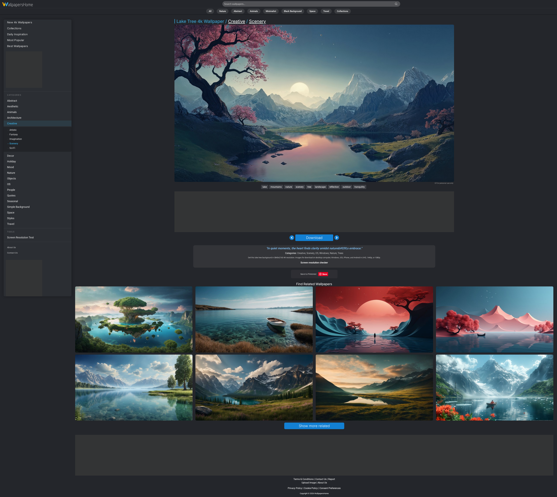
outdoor (347, 187)
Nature (222, 11)
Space (312, 11)
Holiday (11, 161)
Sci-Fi (12, 148)
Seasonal (12, 201)
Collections (342, 11)
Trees (340, 253)
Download (314, 238)
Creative (12, 123)
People (11, 189)
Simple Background (18, 206)
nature (288, 187)
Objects (11, 178)
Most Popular (15, 40)
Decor (10, 155)
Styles (10, 218)
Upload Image (309, 482)
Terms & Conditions (303, 479)
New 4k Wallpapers (19, 22)
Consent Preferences (330, 488)
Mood (10, 167)
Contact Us (12, 253)
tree (309, 187)
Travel (326, 11)
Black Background (293, 11)
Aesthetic (12, 106)
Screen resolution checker (314, 262)
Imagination (15, 139)
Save (324, 274)
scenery (300, 187)
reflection (334, 187)
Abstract (238, 11)
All (210, 11)
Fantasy (13, 134)
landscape (320, 187)
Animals (254, 11)
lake (265, 187)
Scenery (13, 143)
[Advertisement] (24, 69)
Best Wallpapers (17, 46)
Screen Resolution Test (20, 237)
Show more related (314, 426)
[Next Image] (336, 237)
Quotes (11, 195)
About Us (11, 247)
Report (331, 479)
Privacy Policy (295, 488)
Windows (324, 253)
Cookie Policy (311, 488)
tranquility (359, 187)
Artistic (13, 130)
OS (8, 184)
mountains (276, 187)
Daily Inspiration (17, 34)
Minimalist (271, 11)
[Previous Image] (291, 237)
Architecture (14, 117)
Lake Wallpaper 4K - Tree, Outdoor (17, 4)
